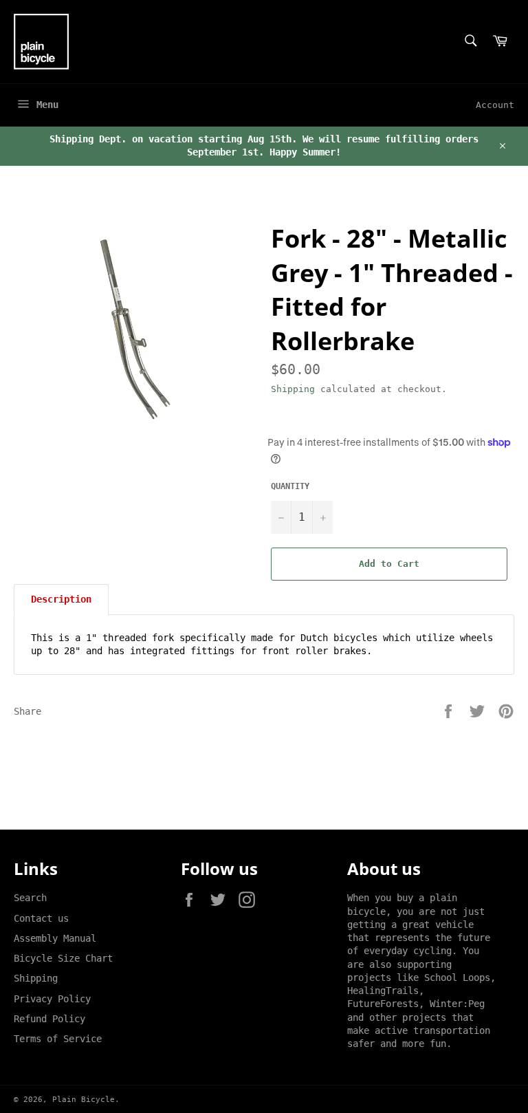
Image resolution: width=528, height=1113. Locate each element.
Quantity (290, 486)
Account (495, 105)
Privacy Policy (52, 998)
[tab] (61, 599)
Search (30, 897)
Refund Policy (49, 1018)
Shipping (293, 389)
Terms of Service (58, 1038)
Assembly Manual (55, 938)
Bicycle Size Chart (63, 958)
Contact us (41, 918)
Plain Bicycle (83, 1099)
